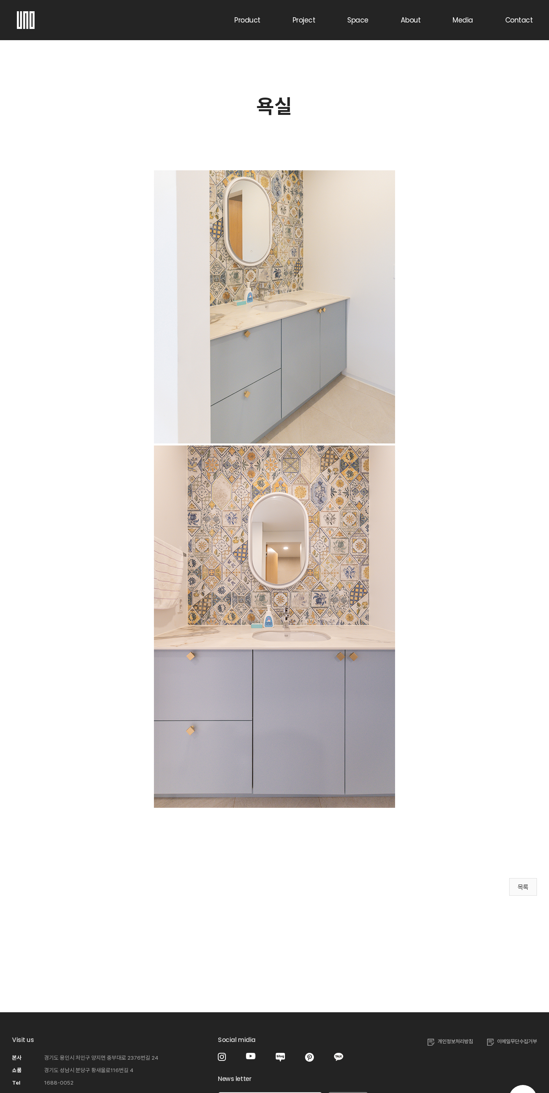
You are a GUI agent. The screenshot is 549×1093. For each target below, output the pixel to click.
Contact (519, 20)
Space (357, 20)
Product (247, 20)
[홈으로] (25, 16)
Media (463, 20)
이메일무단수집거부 (517, 1041)
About (410, 20)
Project (304, 20)
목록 (523, 887)
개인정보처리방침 (455, 1041)
